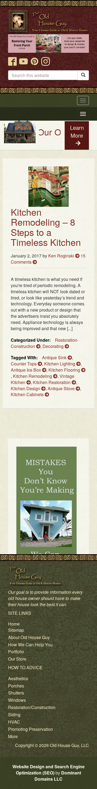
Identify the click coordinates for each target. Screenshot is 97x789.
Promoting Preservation (30, 729)
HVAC (14, 722)
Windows (17, 700)
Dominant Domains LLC (57, 776)
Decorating (54, 346)
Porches (16, 686)
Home (14, 624)
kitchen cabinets (28, 394)
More (13, 736)
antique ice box (26, 370)
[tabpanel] (48, 523)
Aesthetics (18, 678)
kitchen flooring (64, 370)
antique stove (62, 388)
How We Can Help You (30, 644)
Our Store (17, 659)
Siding (14, 714)
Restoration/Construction (32, 707)
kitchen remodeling (33, 376)
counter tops (24, 364)
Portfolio (16, 651)
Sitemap (16, 630)
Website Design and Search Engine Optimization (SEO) (48, 769)
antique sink (55, 357)
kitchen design (26, 388)
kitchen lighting (60, 364)
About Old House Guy (29, 637)
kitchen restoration (52, 382)
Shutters (16, 693)
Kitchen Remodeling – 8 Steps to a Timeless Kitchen (46, 227)
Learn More (77, 131)
